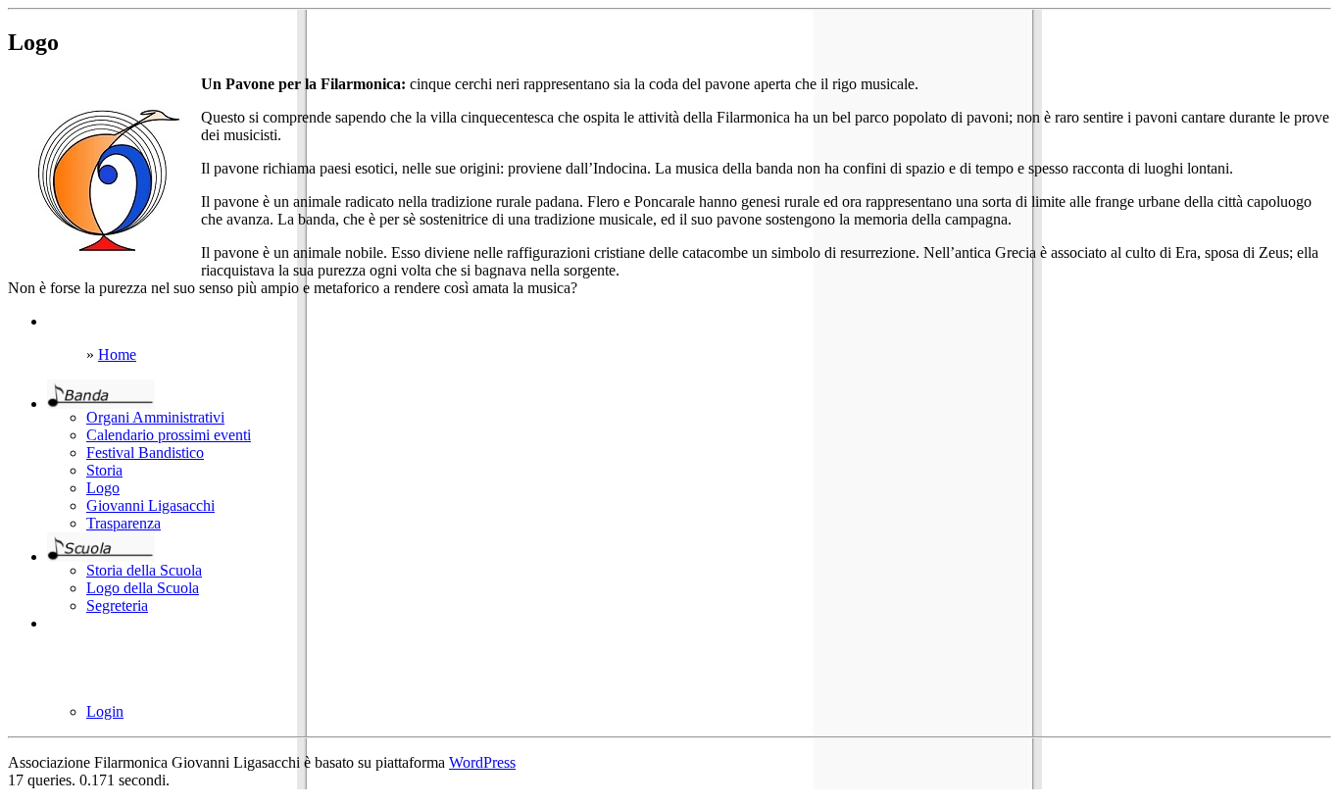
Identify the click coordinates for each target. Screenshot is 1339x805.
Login (105, 711)
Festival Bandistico (145, 452)
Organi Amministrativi (155, 417)
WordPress (482, 762)
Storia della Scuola (144, 570)
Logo (103, 487)
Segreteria (117, 605)
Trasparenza (123, 523)
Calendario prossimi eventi (168, 435)
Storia (104, 470)
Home (117, 354)
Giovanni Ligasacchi (150, 505)
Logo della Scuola (142, 587)
